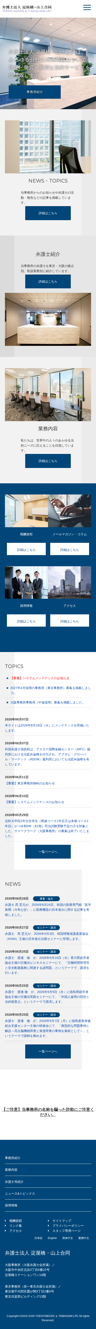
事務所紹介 (35, 92)
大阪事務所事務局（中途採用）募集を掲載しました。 (47, 702)
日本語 (38, 1238)
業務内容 (11, 1169)
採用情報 (11, 1205)
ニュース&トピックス (20, 1193)
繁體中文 (83, 1238)
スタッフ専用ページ (66, 1231)
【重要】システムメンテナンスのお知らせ (34, 802)
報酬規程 (15, 1220)
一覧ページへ (48, 851)
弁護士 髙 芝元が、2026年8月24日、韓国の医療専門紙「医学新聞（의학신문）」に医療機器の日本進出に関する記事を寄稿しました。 (48, 910)
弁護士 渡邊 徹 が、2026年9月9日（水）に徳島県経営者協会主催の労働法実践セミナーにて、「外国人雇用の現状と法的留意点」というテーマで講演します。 (47, 997)
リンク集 (15, 1225)
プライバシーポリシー (68, 1225)
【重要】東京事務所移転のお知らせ (30, 783)
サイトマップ (61, 1220)
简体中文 (67, 1238)
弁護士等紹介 (14, 1181)
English (52, 1238)
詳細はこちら (48, 213)
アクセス (15, 1231)
